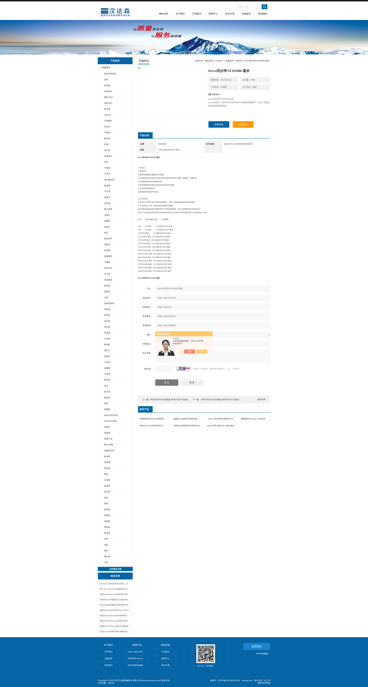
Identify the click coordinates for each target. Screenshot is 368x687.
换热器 (107, 533)
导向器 (107, 115)
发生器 (107, 321)
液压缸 (107, 227)
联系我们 (263, 13)
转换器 (107, 433)
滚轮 (106, 79)
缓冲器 (107, 315)
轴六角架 (108, 209)
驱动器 (107, 556)
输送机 (107, 397)
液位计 (107, 350)
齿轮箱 (107, 250)
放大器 (107, 150)
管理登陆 (266, 683)
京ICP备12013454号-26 (229, 680)
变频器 (107, 221)
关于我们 (180, 13)
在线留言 (246, 13)
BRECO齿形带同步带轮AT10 (187, 425)
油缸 (106, 545)
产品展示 (196, 13)
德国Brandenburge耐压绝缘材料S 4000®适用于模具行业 (115, 626)
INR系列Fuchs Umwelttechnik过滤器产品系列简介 (138, 658)
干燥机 (107, 168)
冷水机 (107, 338)
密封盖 (107, 468)
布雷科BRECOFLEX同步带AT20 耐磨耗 (154, 419)
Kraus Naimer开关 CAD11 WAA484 (138, 652)
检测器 (107, 185)
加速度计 (108, 156)
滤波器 (107, 244)
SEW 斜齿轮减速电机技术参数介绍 (138, 665)
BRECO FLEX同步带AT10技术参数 (154, 425)
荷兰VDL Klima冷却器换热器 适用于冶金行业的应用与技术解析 (115, 589)
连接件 (107, 427)
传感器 (107, 521)
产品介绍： (145, 135)
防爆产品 (108, 439)
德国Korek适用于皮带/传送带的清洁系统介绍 (188, 419)
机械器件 (106, 67)
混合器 (107, 109)
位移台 (107, 215)
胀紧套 (107, 409)
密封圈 (107, 462)
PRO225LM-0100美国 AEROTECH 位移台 (169, 399)
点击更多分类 (115, 569)
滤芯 (106, 386)
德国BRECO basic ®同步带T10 (255, 419)
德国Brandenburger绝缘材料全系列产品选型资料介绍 (115, 615)
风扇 (106, 144)
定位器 (107, 203)
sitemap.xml (246, 680)
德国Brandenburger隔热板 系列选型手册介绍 (115, 594)
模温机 (107, 344)
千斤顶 (107, 191)
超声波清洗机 (110, 74)
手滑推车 (108, 121)
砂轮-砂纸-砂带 (111, 415)
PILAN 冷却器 (110, 421)
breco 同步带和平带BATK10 (220, 419)
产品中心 (219, 61)
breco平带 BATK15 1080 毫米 (220, 425)
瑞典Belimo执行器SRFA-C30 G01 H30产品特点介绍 (115, 610)
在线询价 (219, 124)
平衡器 (107, 132)
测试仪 (107, 197)
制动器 (107, 486)
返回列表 (261, 399)
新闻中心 (213, 13)
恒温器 (107, 85)
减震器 (107, 368)
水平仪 (107, 174)
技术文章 (229, 13)
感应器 (107, 291)
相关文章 (115, 576)
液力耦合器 (109, 179)
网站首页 (163, 13)
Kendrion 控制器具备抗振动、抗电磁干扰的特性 (115, 583)
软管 (106, 539)
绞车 (106, 232)
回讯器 (107, 327)
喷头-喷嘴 (108, 444)
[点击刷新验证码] (183, 368)
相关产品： (145, 409)
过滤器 (107, 480)
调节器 (107, 380)
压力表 (107, 274)
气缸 (106, 562)
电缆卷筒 (108, 256)
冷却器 (107, 362)
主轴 (106, 297)
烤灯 (106, 162)
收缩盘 (107, 509)
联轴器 (107, 515)
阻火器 (107, 391)
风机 (106, 497)
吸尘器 (107, 138)
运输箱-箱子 (109, 450)
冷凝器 (107, 262)
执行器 (107, 492)
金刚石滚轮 (109, 303)
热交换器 (108, 280)
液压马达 (108, 268)
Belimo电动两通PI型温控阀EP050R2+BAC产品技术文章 (115, 605)
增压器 (107, 527)
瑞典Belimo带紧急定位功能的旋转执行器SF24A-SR (115, 599)
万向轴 (107, 374)
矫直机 (107, 285)
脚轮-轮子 (108, 97)
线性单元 (108, 103)
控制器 (107, 356)
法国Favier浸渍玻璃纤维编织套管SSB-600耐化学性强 (115, 631)
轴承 (106, 474)
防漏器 (107, 333)
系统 (106, 403)
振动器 (107, 456)
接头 (106, 550)
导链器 (107, 309)
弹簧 (106, 503)
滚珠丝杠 (108, 91)
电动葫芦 (108, 238)
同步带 (107, 127)
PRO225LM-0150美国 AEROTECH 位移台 (220, 399)
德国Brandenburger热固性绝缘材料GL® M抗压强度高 (115, 621)
